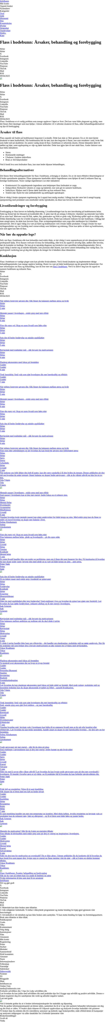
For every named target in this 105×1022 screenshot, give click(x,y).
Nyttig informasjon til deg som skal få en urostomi (21, 878)
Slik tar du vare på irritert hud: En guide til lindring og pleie (25, 875)
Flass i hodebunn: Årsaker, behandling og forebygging (23, 873)
